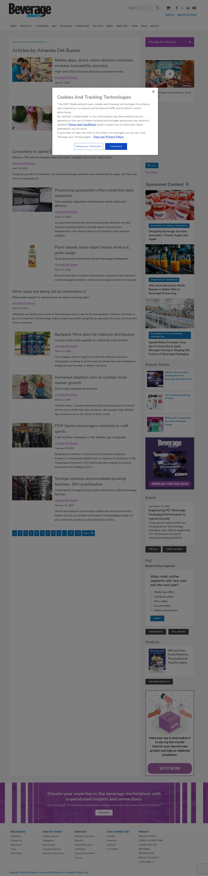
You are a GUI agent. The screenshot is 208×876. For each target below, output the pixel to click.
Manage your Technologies (89, 146)
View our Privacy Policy (108, 137)
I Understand (116, 146)
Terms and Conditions (82, 124)
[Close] (153, 91)
